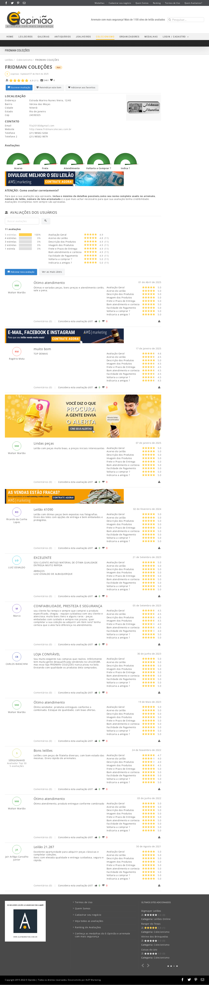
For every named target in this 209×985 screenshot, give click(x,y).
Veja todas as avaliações (89, 921)
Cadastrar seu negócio (88, 914)
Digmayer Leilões (151, 910)
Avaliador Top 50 (17, 763)
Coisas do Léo (149, 949)
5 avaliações (17, 766)
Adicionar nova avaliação (22, 272)
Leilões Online (162, 919)
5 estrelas (10, 234)
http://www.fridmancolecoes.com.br (50, 129)
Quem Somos (82, 908)
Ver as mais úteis (52, 271)
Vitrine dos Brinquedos (154, 936)
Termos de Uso (83, 902)
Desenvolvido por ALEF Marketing (84, 979)
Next (147, 965)
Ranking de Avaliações (88, 927)
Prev (143, 965)
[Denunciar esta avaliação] (159, 321)
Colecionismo (161, 931)
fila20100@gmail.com (41, 125)
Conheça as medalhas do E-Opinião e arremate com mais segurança (102, 935)
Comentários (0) (43, 321)
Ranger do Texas (151, 923)
